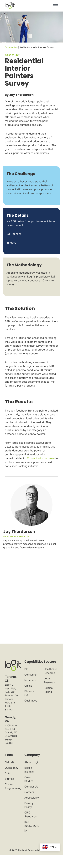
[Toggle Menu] (56, 5)
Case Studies (11, 47)
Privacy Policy (28, 805)
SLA (7, 773)
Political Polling (48, 689)
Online (28, 685)
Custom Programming (12, 786)
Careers (29, 792)
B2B (26, 669)
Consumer (30, 674)
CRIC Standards (30, 814)
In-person (30, 680)
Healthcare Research (50, 671)
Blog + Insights (29, 769)
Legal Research (49, 680)
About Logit (31, 762)
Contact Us (31, 786)
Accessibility (31, 797)
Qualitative (30, 700)
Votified (9, 778)
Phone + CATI (29, 693)
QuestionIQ (11, 767)
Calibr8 (9, 762)
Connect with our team (41, 458)
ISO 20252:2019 (31, 823)
